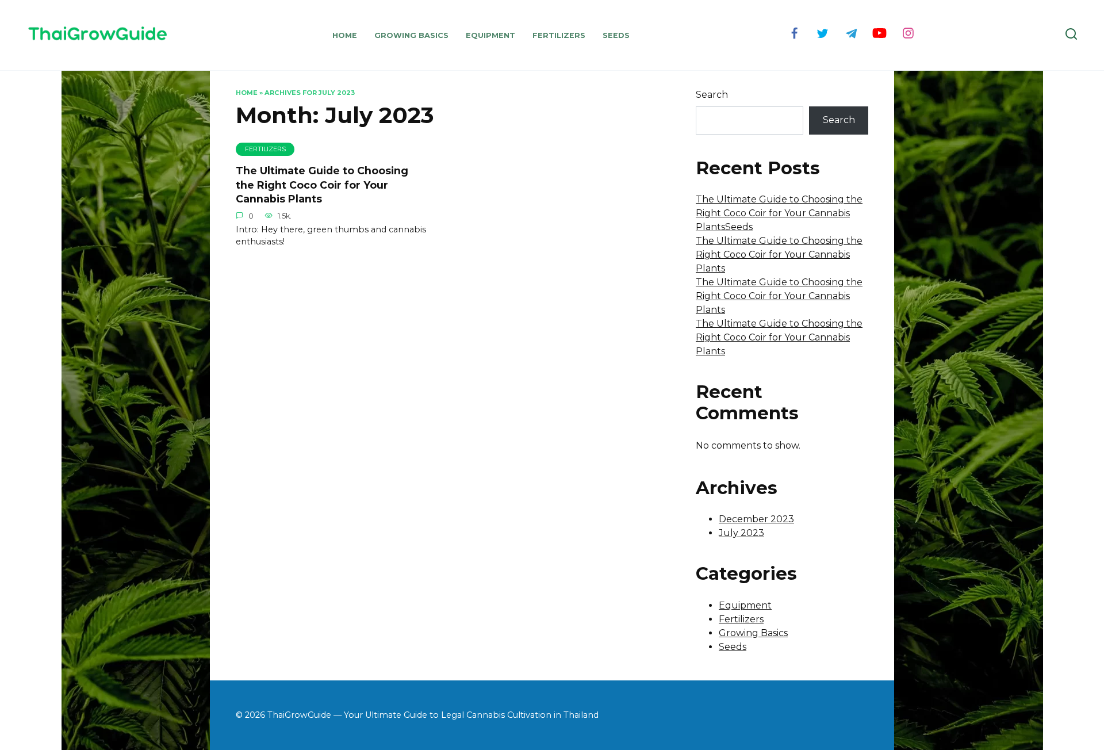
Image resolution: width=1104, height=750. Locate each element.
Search (712, 94)
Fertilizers (558, 35)
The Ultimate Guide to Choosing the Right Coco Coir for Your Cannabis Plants (322, 184)
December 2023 (756, 519)
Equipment (490, 35)
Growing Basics (411, 35)
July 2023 (741, 532)
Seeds (616, 35)
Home (344, 35)
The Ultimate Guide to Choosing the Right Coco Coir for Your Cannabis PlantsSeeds (779, 213)
